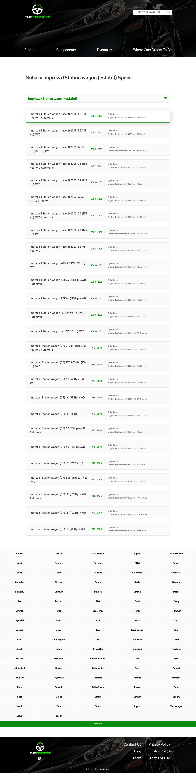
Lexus (176, 639)
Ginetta (19, 611)
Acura (59, 554)
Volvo (19, 716)
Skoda (59, 697)
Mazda (19, 659)
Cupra (98, 582)
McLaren (58, 659)
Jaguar (19, 630)
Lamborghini (58, 639)
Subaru (176, 697)
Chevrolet (176, 573)
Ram (19, 687)
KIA (98, 630)
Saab (176, 687)
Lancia (98, 639)
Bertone (98, 563)
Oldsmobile (98, 668)
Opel (137, 668)
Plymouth (59, 678)
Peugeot (19, 678)
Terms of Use (159, 758)
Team (136, 758)
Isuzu (137, 620)
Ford (137, 601)
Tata (59, 706)
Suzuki (19, 706)
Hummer (176, 611)
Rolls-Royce (98, 687)
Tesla (98, 706)
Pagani (176, 668)
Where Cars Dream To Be (152, 50)
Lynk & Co (98, 649)
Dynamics (104, 50)
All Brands (98, 724)
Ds (19, 601)
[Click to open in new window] (39, 758)
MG (137, 659)
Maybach (176, 649)
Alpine (137, 554)
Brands (29, 50)
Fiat (98, 601)
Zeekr (59, 716)
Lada (19, 639)
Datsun (137, 592)
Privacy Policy (159, 744)
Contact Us (132, 744)
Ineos (59, 620)
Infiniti (98, 620)
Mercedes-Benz (98, 659)
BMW (137, 563)
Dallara (98, 592)
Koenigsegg (137, 630)
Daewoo (176, 582)
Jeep (58, 630)
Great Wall (98, 611)
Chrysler (19, 582)
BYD (59, 573)
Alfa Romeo (98, 554)
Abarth (19, 554)
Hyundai (19, 620)
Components (66, 50)
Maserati (137, 649)
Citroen (58, 582)
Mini (176, 659)
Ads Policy (162, 751)
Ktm (176, 630)
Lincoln (19, 649)
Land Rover (137, 639)
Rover (137, 687)
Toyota (137, 706)
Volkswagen (176, 706)
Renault (59, 687)
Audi (19, 563)
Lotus (59, 649)
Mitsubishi (19, 668)
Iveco (176, 620)
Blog (137, 751)
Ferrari (58, 601)
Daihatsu (19, 592)
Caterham (137, 573)
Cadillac (98, 573)
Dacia (137, 582)
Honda (137, 611)
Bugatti (176, 563)
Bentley (59, 563)
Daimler (59, 592)
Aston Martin (176, 554)
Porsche (176, 678)
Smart (98, 697)
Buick (19, 573)
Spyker (137, 697)
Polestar (98, 678)
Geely (176, 601)
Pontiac (137, 678)
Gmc (58, 611)
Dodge (176, 592)
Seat (19, 697)
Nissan (58, 668)
